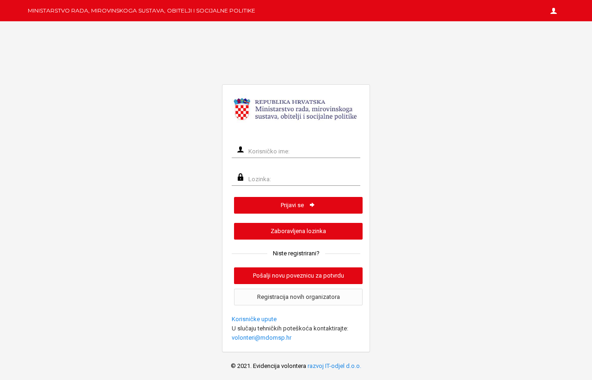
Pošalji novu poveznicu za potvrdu (298, 275)
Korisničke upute (254, 319)
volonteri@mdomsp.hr (261, 337)
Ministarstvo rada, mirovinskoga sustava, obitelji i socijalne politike (141, 10)
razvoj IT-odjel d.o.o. (334, 365)
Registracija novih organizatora (298, 296)
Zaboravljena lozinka (298, 231)
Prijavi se (293, 205)
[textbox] (301, 151)
